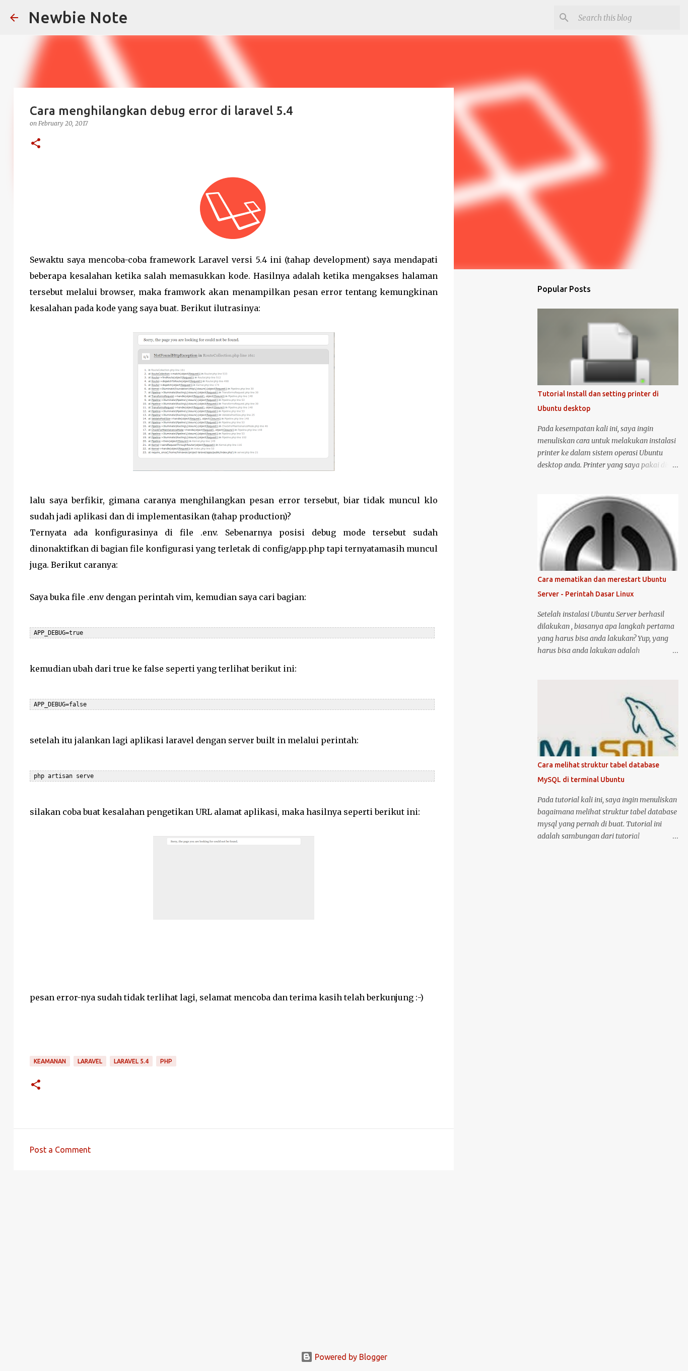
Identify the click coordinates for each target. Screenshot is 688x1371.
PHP (166, 1061)
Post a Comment (60, 1149)
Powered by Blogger (350, 1356)
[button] (36, 144)
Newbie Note (78, 17)
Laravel (90, 1061)
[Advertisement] (234, 1256)
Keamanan (50, 1061)
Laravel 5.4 (131, 1061)
